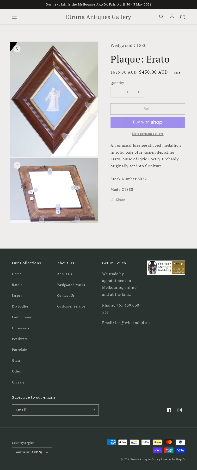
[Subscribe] (93, 410)
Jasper (17, 295)
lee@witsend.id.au (132, 322)
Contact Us (66, 295)
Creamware (21, 328)
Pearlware (20, 339)
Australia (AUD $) (29, 452)
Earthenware (22, 317)
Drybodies (20, 306)
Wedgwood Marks (71, 284)
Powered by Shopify (173, 459)
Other (16, 371)
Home (16, 274)
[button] (14, 17)
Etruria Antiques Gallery (145, 459)
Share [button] (120, 199)
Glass (16, 360)
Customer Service (71, 306)
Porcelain (19, 349)
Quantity (117, 83)
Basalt (17, 284)
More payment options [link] (148, 133)
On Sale (18, 382)
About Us (64, 274)
